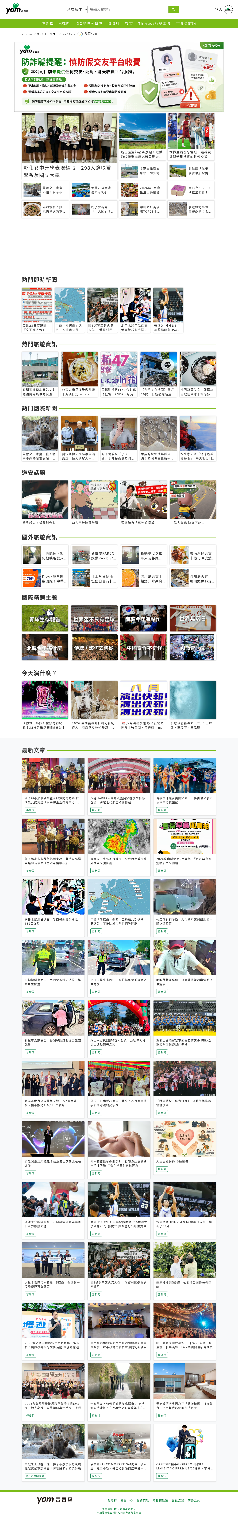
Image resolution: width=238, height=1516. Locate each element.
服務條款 (143, 1500)
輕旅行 (65, 23)
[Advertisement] (119, 247)
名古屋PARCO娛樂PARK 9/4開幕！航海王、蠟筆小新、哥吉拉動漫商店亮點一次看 (118, 1468)
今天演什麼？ (39, 673)
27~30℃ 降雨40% (80, 34)
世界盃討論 (186, 23)
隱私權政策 (160, 1500)
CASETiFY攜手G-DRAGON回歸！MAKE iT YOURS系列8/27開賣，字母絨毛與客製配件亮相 (183, 1468)
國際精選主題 (39, 597)
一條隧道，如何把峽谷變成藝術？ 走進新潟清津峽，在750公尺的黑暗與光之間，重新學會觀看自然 (117, 1408)
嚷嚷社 (114, 23)
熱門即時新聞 (39, 279)
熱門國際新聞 (39, 408)
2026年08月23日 (34, 34)
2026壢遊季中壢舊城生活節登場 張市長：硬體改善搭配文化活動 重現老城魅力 (52, 1347)
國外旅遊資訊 (39, 537)
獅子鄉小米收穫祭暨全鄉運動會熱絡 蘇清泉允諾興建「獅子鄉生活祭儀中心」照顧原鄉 (53, 802)
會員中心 (127, 1500)
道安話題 (33, 472)
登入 (218, 9)
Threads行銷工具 (154, 23)
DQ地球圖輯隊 (89, 23)
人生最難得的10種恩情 (172, 1161)
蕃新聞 (48, 23)
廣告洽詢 (194, 1500)
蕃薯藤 (16, 9)
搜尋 (129, 23)
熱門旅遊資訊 (39, 344)
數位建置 (178, 1500)
